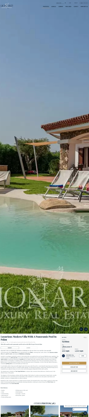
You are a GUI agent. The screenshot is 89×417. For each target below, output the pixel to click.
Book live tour (74, 367)
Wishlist (76, 2)
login (70, 2)
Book (83, 356)
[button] (84, 337)
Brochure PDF (74, 371)
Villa (7, 342)
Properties (46, 6)
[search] (65, 2)
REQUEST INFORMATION (74, 363)
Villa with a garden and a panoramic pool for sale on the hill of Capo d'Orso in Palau (22, 342)
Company (60, 6)
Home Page (3, 342)
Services (53, 6)
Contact (76, 6)
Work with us (84, 6)
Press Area (68, 6)
